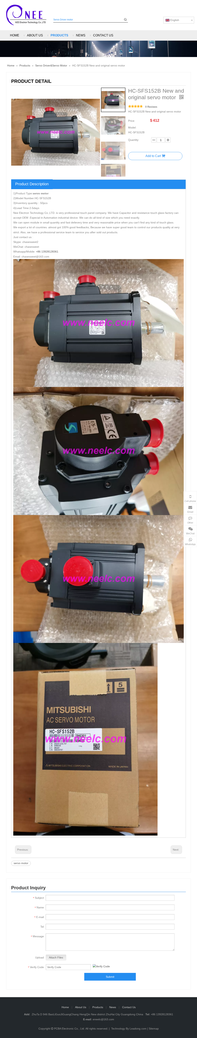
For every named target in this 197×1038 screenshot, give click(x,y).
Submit (110, 976)
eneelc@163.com (103, 1019)
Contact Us (129, 1007)
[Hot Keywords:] (125, 19)
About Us (80, 1007)
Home (65, 1007)
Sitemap (154, 1028)
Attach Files (56, 957)
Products (97, 1007)
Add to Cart (153, 156)
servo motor (21, 863)
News (112, 1007)
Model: (132, 127)
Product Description (32, 184)
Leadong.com (138, 1028)
